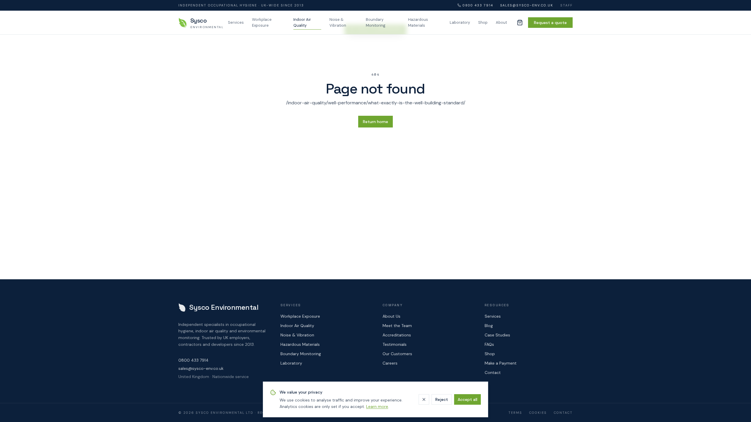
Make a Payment (501, 363)
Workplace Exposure (262, 22)
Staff (566, 5)
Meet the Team (397, 325)
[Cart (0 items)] (520, 22)
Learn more (377, 406)
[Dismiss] (424, 399)
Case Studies (497, 335)
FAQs (489, 344)
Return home (375, 121)
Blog (489, 325)
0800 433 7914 (478, 5)
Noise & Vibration (337, 22)
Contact (493, 372)
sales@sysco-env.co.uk (527, 5)
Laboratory (460, 22)
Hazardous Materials (418, 22)
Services (236, 22)
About (501, 22)
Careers (390, 363)
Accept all (467, 399)
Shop (483, 22)
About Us (391, 316)
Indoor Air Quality (302, 22)
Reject (441, 399)
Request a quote (550, 22)
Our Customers (397, 353)
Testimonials (395, 344)
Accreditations (397, 335)
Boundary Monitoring (375, 22)
